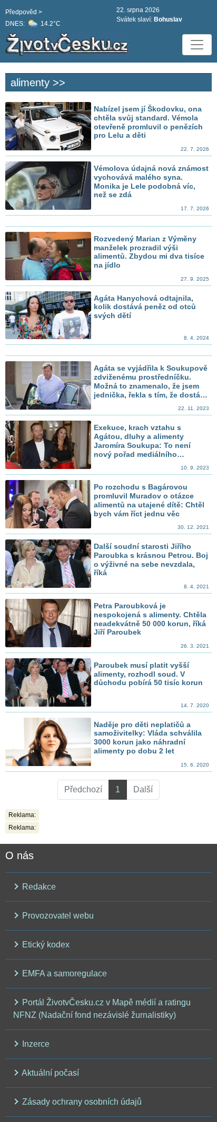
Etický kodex (45, 944)
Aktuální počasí (49, 1072)
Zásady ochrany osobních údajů (81, 1101)
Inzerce (35, 1043)
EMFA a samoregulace (63, 973)
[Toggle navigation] (197, 44)
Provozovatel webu (57, 915)
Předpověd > (23, 12)
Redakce (38, 886)
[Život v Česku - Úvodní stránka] (68, 44)
